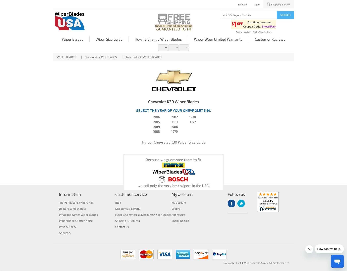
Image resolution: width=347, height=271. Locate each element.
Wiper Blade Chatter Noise (76, 220)
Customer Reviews (270, 39)
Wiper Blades (72, 39)
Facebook (231, 203)
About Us (64, 232)
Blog (118, 202)
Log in (257, 4)
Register (242, 4)
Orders (175, 208)
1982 (174, 117)
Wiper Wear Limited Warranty (218, 39)
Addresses (178, 214)
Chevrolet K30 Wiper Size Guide (180, 142)
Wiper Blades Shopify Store (259, 32)
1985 (156, 122)
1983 (156, 131)
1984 (156, 126)
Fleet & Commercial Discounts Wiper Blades (143, 214)
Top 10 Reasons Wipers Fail (76, 202)
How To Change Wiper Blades (158, 39)
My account (178, 202)
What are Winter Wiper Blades (78, 214)
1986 (156, 117)
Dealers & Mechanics (72, 208)
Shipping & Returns (127, 220)
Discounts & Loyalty (127, 208)
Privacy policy (67, 226)
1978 (192, 117)
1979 (174, 131)
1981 (174, 122)
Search (285, 15)
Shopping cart (180, 220)
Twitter (241, 203)
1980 (174, 126)
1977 (193, 122)
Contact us (122, 226)
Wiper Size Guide (109, 39)
